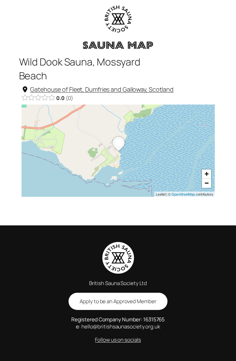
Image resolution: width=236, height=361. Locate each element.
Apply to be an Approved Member (118, 301)
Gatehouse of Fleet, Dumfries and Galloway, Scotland (102, 89)
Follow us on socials (118, 339)
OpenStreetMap (183, 194)
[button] (206, 174)
